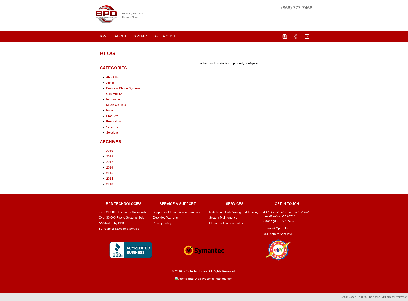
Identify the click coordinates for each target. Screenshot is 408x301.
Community (114, 93)
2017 (109, 162)
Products (112, 116)
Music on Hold (116, 105)
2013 (109, 184)
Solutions (112, 132)
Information (114, 99)
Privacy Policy (162, 223)
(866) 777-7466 (296, 7)
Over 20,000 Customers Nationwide (123, 212)
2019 (109, 151)
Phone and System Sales (226, 223)
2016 (109, 167)
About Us (112, 77)
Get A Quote (166, 36)
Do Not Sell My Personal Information (388, 296)
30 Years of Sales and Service (119, 228)
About (121, 36)
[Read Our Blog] (284, 36)
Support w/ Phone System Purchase (177, 212)
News (110, 110)
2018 (109, 156)
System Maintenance (223, 217)
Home (104, 36)
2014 (109, 178)
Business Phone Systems (123, 88)
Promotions (114, 121)
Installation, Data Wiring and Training (234, 212)
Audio (110, 82)
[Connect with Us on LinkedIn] (306, 36)
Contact (141, 36)
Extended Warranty (165, 217)
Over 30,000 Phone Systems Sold (121, 217)
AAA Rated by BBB (111, 223)
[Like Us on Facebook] (295, 36)
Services (112, 127)
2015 (109, 173)
